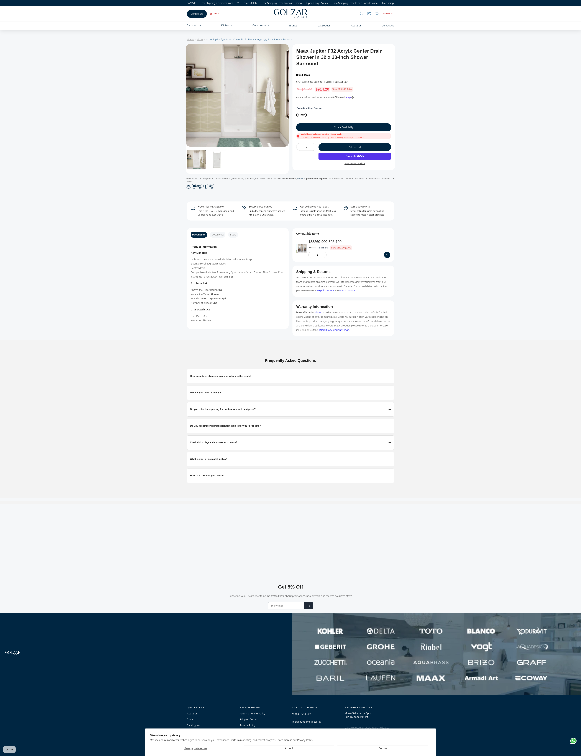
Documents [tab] (218, 234)
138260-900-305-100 (324, 242)
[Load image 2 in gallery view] (216, 159)
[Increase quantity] (312, 147)
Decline (383, 748)
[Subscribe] (308, 605)
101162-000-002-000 (312, 82)
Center (301, 115)
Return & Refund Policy (252, 713)
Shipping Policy (325, 290)
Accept (289, 748)
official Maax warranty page (333, 330)
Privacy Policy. (305, 740)
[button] (361, 13)
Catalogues (193, 725)
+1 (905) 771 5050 (301, 713)
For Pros (388, 14)
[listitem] (290, 376)
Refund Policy (347, 290)
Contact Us (197, 13)
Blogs (190, 719)
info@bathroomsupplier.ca (306, 721)
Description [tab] (198, 234)
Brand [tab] (233, 234)
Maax (200, 39)
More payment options (355, 163)
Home (190, 39)
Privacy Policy (247, 725)
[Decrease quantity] (300, 147)
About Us (192, 713)
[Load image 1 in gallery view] (196, 159)
